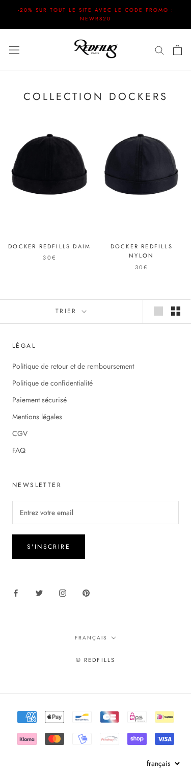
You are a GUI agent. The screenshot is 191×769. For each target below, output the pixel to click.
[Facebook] (15, 592)
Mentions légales (37, 417)
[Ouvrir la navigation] (14, 50)
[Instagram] (62, 592)
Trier (68, 311)
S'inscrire (48, 546)
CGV (20, 433)
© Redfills (96, 660)
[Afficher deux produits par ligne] (175, 311)
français (91, 638)
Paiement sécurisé (39, 400)
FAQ (18, 450)
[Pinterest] (86, 592)
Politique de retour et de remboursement (73, 366)
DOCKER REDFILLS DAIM (49, 246)
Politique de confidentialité (52, 383)
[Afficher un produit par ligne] (158, 311)
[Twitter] (39, 592)
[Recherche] (159, 49)
